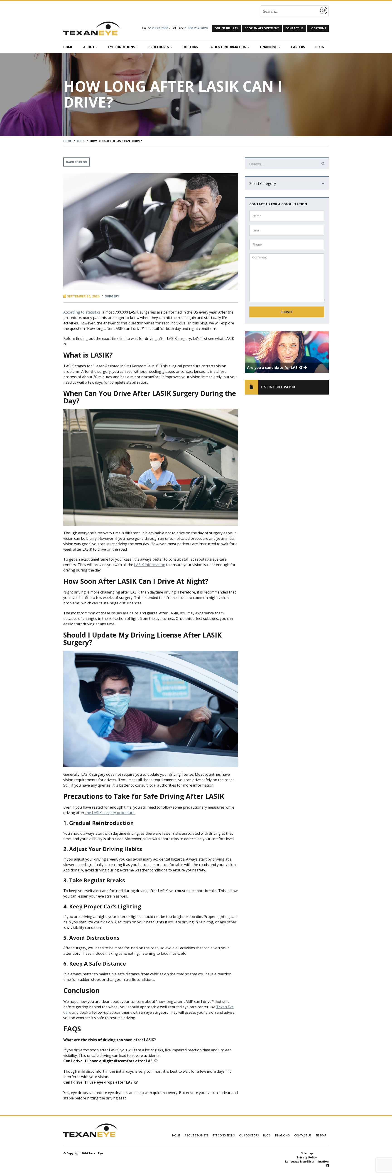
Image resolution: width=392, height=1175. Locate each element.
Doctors (190, 47)
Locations (318, 28)
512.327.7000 (158, 28)
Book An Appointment (262, 28)
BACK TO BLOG (76, 162)
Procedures (159, 47)
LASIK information (149, 564)
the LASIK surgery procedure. (109, 812)
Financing (269, 47)
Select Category (262, 184)
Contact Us (294, 28)
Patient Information (227, 47)
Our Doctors (249, 1135)
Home (68, 47)
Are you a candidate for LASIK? (275, 367)
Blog (319, 47)
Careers (298, 47)
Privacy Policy (307, 1157)
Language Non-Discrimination (307, 1161)
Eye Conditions (122, 47)
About (89, 47)
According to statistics (81, 312)
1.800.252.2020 (196, 28)
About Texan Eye (196, 1135)
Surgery (112, 296)
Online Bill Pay (226, 28)
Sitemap (321, 1135)
